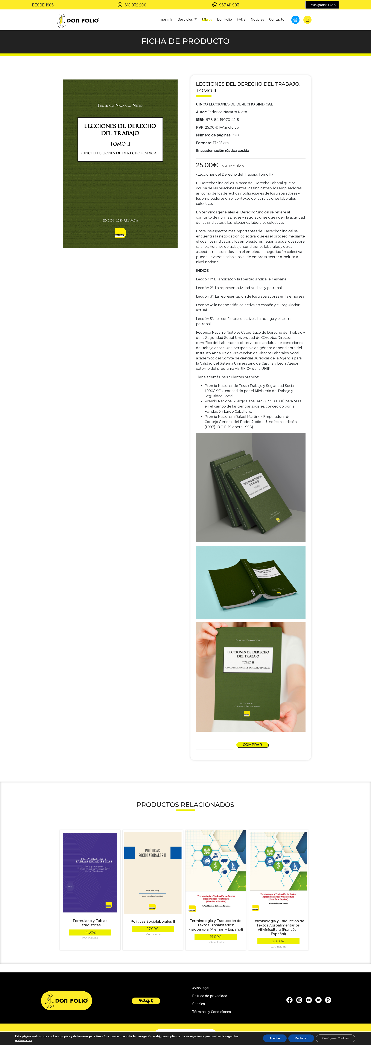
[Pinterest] (328, 1001)
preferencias (23, 1040)
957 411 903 (229, 4)
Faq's (146, 1001)
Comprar (252, 745)
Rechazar (301, 1038)
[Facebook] (289, 1001)
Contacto (276, 19)
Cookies (198, 1003)
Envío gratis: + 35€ (322, 5)
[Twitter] (318, 1001)
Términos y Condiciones (211, 1011)
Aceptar (274, 1038)
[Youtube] (309, 1001)
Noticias (257, 19)
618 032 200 (135, 4)
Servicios (186, 19)
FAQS (241, 19)
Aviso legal (200, 987)
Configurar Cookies (335, 1038)
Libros (207, 19)
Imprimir (166, 19)
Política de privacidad (209, 995)
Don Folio (224, 19)
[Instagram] (299, 1001)
